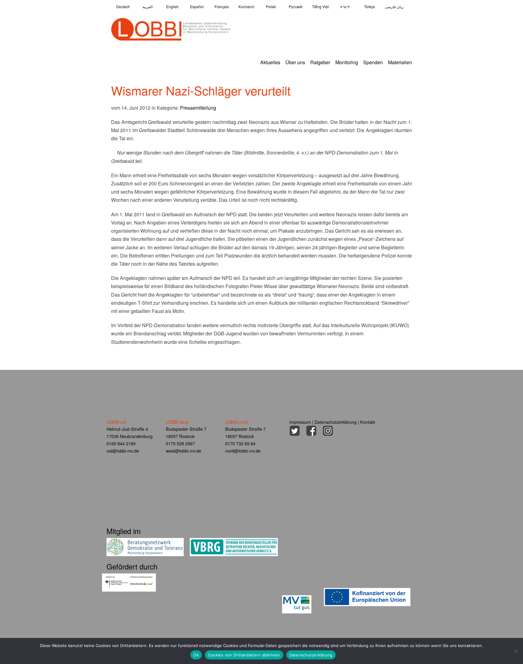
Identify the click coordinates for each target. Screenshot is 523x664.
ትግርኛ (345, 6)
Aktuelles (270, 62)
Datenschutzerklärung (335, 422)
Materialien (400, 62)
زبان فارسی (394, 6)
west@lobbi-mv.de (183, 450)
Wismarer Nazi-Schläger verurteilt (201, 90)
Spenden (373, 62)
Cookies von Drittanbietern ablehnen (244, 654)
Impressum (300, 422)
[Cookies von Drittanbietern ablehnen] (515, 651)
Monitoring (346, 62)
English (172, 6)
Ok (196, 654)
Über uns (295, 62)
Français (222, 6)
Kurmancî (246, 6)
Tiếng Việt (320, 6)
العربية (148, 6)
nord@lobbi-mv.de (243, 450)
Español (197, 6)
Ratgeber (320, 62)
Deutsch (123, 6)
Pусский (295, 6)
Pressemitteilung (198, 107)
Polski (271, 6)
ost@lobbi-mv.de (123, 450)
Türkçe (369, 6)
